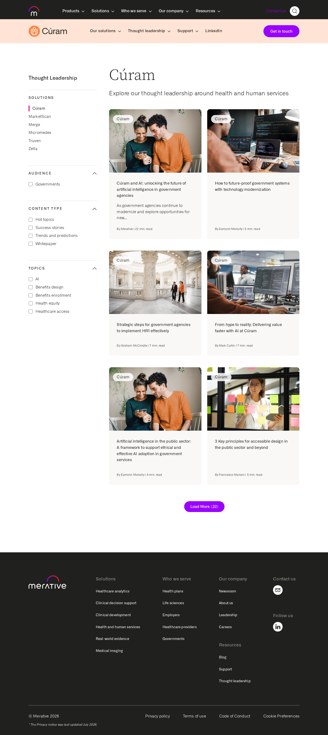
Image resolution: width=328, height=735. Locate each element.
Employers (171, 615)
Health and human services (118, 627)
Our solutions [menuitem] (103, 30)
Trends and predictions (57, 235)
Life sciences (173, 603)
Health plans (173, 591)
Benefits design (49, 287)
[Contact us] (280, 590)
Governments (48, 184)
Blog (222, 657)
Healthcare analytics (112, 591)
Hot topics (45, 219)
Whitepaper (46, 243)
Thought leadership (235, 681)
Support (225, 669)
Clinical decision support (116, 603)
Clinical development (113, 615)
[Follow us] (280, 627)
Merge (34, 124)
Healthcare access (53, 311)
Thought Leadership (53, 78)
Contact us (276, 11)
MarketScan (40, 116)
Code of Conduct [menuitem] (234, 716)
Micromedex (40, 132)
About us (226, 603)
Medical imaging (109, 651)
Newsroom (227, 591)
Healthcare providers (180, 627)
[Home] (48, 31)
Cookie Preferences (281, 716)
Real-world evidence (112, 639)
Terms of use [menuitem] (194, 716)
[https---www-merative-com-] (34, 12)
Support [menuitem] (185, 30)
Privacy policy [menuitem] (157, 716)
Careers (225, 627)
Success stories (50, 227)
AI (37, 279)
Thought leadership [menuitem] (146, 30)
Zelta (33, 148)
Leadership (228, 615)
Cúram (38, 108)
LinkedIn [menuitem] (213, 30)
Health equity (48, 303)
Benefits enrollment (53, 295)
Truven (35, 141)
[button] (63, 297)
